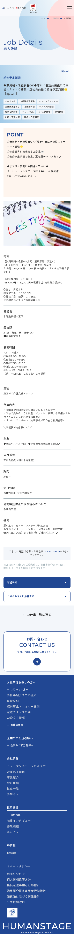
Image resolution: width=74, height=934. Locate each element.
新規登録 (13, 701)
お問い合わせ (16, 874)
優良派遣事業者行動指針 (23, 885)
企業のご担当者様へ (22, 745)
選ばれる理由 (16, 772)
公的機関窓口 (16, 902)
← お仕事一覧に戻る (37, 615)
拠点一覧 (13, 788)
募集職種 (13, 826)
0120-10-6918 (52, 551)
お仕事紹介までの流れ (22, 695)
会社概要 (13, 783)
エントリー (14, 832)
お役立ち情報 (16, 717)
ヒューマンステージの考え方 (26, 766)
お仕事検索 (55, 18)
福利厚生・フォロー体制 (23, 706)
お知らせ (13, 794)
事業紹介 (13, 777)
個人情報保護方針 (19, 879)
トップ (42, 18)
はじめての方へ (19, 689)
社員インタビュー (19, 820)
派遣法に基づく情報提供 (23, 896)
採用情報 (15, 814)
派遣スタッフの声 (19, 712)
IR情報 (11, 853)
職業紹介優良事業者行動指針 (26, 890)
